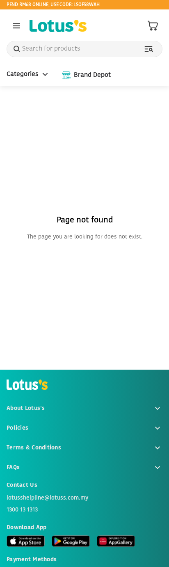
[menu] (16, 26)
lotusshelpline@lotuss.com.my (47, 498)
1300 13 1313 (22, 510)
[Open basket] (153, 25)
